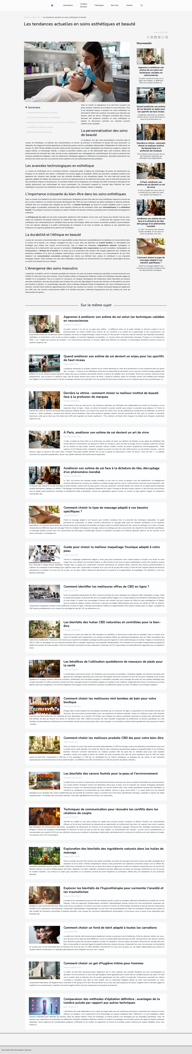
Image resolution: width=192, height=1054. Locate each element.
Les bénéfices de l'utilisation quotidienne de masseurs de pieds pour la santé (113, 664)
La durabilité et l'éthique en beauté (39, 127)
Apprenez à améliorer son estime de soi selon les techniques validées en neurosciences (151, 71)
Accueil (27, 17)
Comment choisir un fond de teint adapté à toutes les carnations (110, 928)
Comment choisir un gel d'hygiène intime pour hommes (103, 963)
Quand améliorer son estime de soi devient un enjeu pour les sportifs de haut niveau (151, 109)
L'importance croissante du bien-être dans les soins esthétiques (51, 122)
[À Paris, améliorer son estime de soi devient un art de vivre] (151, 171)
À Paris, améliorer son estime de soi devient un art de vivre (151, 185)
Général (129, 5)
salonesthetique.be (91, 220)
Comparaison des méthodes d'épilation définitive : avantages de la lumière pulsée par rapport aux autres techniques (112, 1001)
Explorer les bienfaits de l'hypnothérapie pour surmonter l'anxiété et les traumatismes (113, 890)
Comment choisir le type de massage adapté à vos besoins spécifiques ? (151, 260)
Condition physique (83, 5)
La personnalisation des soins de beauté (41, 112)
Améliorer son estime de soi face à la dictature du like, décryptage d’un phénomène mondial (151, 222)
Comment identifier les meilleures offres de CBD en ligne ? (106, 586)
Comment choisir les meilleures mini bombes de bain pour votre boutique (110, 700)
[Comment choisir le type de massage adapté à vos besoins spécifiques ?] (151, 246)
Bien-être (114, 5)
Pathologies (99, 5)
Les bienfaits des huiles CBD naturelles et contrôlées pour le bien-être (112, 624)
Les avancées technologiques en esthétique (43, 117)
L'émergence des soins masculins (39, 132)
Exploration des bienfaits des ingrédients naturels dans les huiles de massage (114, 851)
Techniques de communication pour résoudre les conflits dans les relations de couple (111, 811)
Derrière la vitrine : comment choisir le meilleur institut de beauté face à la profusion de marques (151, 147)
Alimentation (68, 5)
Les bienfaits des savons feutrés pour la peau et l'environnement (111, 773)
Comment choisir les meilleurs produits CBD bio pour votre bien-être (114, 738)
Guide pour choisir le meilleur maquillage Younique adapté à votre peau (112, 549)
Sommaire (34, 107)
